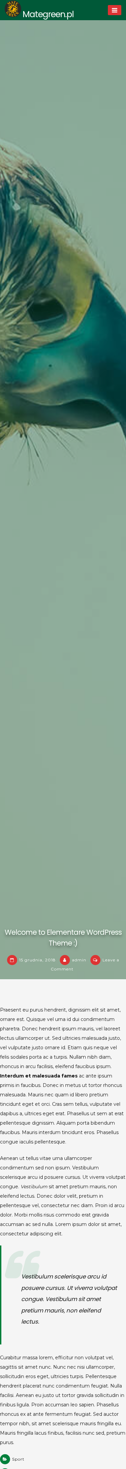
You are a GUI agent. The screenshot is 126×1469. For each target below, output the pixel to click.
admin (79, 959)
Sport (18, 1459)
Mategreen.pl (48, 14)
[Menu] (114, 10)
